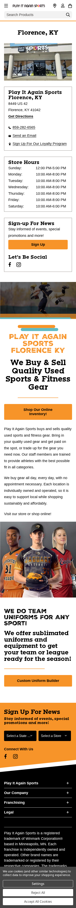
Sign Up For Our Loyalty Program (40, 144)
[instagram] (18, 264)
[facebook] (9, 264)
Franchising (14, 803)
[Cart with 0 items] (70, 5)
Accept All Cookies (38, 901)
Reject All (38, 892)
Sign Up (38, 244)
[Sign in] (62, 6)
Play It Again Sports (21, 783)
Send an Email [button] (24, 136)
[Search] (68, 15)
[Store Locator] (54, 5)
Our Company (16, 793)
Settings (38, 883)
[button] (6, 5)
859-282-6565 (24, 127)
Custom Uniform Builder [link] (38, 681)
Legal (9, 812)
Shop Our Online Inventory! (38, 412)
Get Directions (20, 116)
